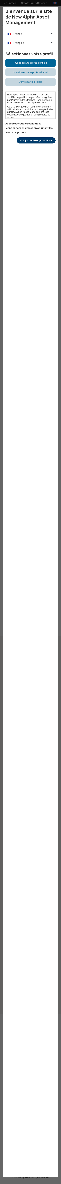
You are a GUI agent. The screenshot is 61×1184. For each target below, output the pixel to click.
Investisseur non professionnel (30, 72)
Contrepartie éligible (30, 81)
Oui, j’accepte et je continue (36, 140)
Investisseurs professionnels (30, 62)
